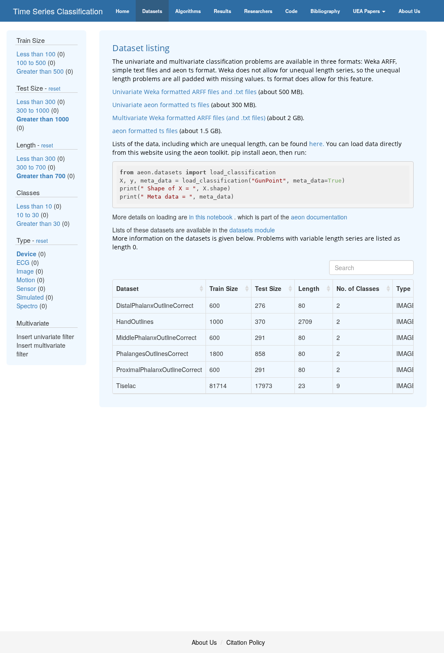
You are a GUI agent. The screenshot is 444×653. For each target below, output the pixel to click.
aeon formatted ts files (145, 131)
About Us (204, 642)
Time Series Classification (58, 10)
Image (26, 271)
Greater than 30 (39, 223)
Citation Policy (245, 642)
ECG (23, 262)
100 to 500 (32, 62)
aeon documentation (319, 216)
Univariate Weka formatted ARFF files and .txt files (184, 92)
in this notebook (211, 216)
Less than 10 (35, 206)
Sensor (27, 288)
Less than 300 (36, 101)
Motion (26, 279)
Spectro (27, 305)
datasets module (252, 229)
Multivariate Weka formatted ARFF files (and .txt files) (188, 118)
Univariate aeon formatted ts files (160, 105)
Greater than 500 (40, 71)
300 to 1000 (33, 110)
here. (316, 144)
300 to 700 (32, 167)
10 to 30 (28, 214)
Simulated (31, 297)
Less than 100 (36, 53)
